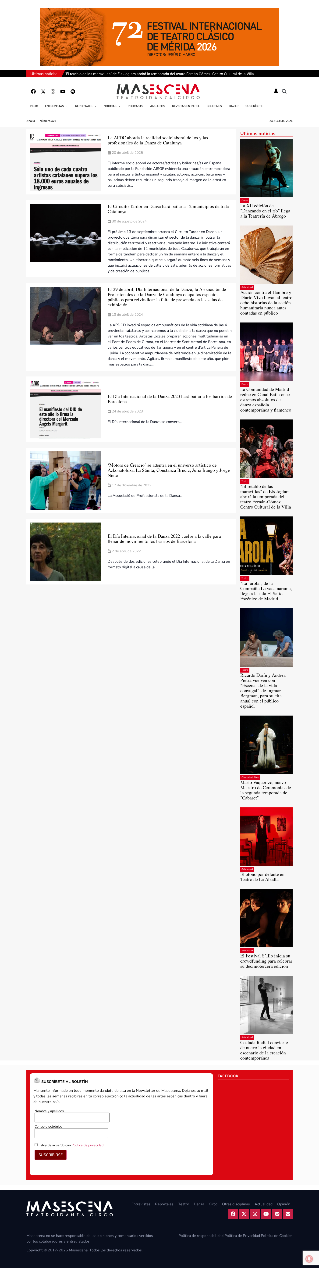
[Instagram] (53, 91)
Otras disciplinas (250, 777)
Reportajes (83, 106)
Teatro (244, 481)
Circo (213, 1204)
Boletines (214, 106)
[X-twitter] (43, 91)
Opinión (283, 1204)
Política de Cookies (277, 1235)
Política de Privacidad (242, 1235)
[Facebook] (33, 91)
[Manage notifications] (309, 1259)
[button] (284, 91)
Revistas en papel (186, 106)
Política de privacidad (87, 1145)
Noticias (110, 106)
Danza (244, 200)
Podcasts (135, 106)
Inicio (34, 106)
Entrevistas (54, 106)
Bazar (233, 106)
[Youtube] (62, 91)
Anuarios (157, 106)
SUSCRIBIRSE (51, 1154)
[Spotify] (72, 91)
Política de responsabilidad (200, 1235)
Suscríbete (253, 106)
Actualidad (247, 287)
